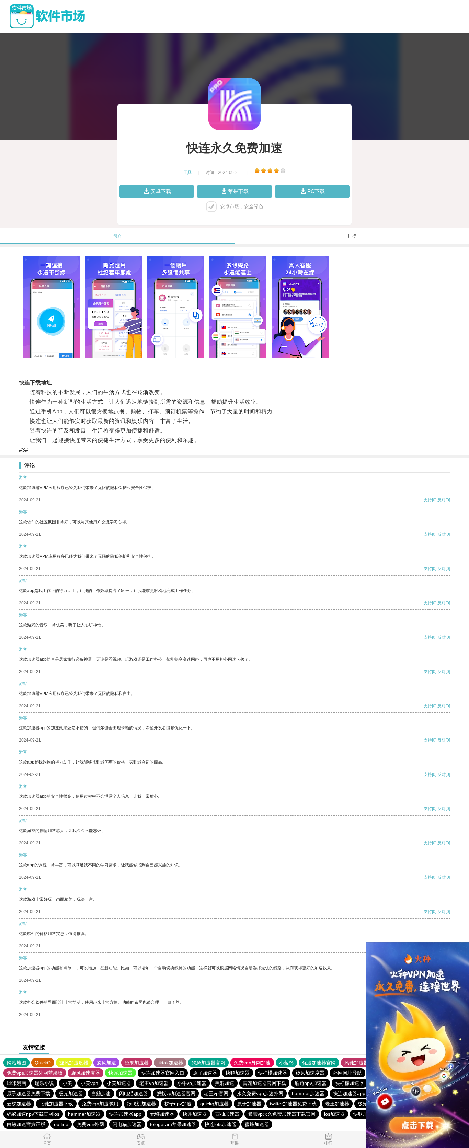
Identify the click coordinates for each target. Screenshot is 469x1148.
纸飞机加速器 (141, 1103)
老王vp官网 (216, 1093)
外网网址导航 (347, 1073)
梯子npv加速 (178, 1103)
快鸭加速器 (238, 1073)
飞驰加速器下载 (56, 1103)
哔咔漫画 (16, 1083)
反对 (441, 500)
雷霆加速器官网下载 (264, 1083)
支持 (428, 500)
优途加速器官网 (319, 1062)
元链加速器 (162, 1114)
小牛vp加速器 (191, 1083)
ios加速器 (334, 1114)
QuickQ (43, 1062)
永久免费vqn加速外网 (260, 1093)
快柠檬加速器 (272, 1073)
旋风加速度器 (73, 1062)
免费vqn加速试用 (100, 1103)
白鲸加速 (101, 1093)
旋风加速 (106, 1062)
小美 (67, 1083)
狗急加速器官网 (208, 1062)
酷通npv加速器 (311, 1083)
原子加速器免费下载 (28, 1093)
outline (61, 1124)
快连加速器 (120, 1073)
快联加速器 (365, 1114)
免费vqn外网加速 (252, 1062)
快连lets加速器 (220, 1124)
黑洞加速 (224, 1083)
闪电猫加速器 (133, 1093)
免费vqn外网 (90, 1124)
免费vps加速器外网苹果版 (34, 1073)
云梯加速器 (19, 1103)
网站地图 (16, 1062)
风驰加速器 (356, 1062)
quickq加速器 (214, 1103)
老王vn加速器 (154, 1083)
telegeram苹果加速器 (173, 1124)
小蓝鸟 (286, 1062)
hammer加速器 (308, 1093)
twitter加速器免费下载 (293, 1103)
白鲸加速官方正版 (26, 1124)
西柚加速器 (227, 1114)
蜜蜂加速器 (257, 1124)
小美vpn (89, 1083)
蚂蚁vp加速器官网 (176, 1093)
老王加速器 (337, 1103)
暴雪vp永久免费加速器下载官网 (282, 1114)
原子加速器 (205, 1073)
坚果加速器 (137, 1062)
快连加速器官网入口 (162, 1073)
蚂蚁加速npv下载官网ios (33, 1114)
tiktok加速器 (170, 1062)
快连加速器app (349, 1093)
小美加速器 (119, 1083)
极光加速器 (71, 1093)
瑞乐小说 (44, 1083)
